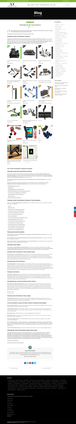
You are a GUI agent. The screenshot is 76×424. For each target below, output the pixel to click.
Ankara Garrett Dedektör (55, 380)
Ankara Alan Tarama (58, 27)
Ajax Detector (57, 24)
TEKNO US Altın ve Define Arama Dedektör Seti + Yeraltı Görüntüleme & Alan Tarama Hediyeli (14, 161)
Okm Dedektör (40, 63)
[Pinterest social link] (65, 1)
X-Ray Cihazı (63, 69)
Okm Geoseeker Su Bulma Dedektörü (44, 80)
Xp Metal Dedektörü (40, 388)
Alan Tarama (62, 24)
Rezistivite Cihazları (58, 59)
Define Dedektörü (64, 37)
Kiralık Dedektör (57, 48)
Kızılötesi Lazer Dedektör (58, 51)
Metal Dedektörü (21, 386)
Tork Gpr (39, 140)
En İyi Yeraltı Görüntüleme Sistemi (62, 383)
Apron (64, 29)
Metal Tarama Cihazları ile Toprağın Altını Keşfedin (61, 86)
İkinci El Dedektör (57, 76)
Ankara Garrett (48, 380)
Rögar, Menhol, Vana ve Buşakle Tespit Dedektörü (60, 61)
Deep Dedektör (9, 409)
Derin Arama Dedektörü (58, 38)
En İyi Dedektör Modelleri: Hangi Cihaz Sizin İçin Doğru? (61, 92)
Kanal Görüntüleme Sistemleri (59, 46)
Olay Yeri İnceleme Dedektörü (59, 57)
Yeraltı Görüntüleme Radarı (12, 389)
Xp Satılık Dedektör (47, 388)
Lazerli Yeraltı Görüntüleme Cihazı (12, 386)
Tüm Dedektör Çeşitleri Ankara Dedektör (29, 60)
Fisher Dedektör (65, 43)
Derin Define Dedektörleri (25, 383)
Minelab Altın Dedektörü (28, 386)
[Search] (66, 5)
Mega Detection (25, 103)
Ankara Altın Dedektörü (58, 29)
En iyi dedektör (53, 383)
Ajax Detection (25, 83)
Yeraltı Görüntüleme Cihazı (62, 388)
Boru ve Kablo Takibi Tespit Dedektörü (60, 32)
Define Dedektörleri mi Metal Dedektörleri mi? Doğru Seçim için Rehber (61, 83)
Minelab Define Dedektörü (43, 386)
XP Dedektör (57, 71)
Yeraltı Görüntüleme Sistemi (21, 389)
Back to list (30, 368)
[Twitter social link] (64, 1)
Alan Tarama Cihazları (11, 380)
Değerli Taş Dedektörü (58, 40)
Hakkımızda (9, 416)
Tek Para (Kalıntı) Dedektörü (59, 66)
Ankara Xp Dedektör (63, 380)
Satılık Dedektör (61, 386)
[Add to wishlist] (21, 51)
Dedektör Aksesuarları (10, 414)
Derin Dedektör (10, 383)
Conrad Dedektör (10, 63)
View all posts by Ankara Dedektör (30, 356)
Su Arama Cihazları (64, 63)
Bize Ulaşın (9, 415)
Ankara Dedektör (10, 398)
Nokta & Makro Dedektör (58, 56)
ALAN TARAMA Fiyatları (19, 380)
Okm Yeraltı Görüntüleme (47, 82)
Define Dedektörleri (10, 412)
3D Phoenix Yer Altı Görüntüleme (12, 120)
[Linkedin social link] (66, 1)
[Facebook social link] (63, 1)
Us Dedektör (9, 407)
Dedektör (63, 35)
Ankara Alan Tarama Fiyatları (41, 380)
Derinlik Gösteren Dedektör (46, 383)
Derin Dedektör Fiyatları (17, 383)
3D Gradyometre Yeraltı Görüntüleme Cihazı (30, 160)
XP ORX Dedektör (10, 405)
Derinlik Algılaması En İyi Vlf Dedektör (35, 383)
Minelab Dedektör (57, 54)
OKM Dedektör (66, 56)
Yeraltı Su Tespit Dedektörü (59, 74)
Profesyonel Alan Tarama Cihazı (52, 386)
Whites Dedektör (57, 69)
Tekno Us (8, 163)
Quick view (21, 49)
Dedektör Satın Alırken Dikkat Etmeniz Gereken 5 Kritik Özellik (61, 94)
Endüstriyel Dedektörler (58, 43)
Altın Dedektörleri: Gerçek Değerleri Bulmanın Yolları (60, 89)
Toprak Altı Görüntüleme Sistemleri (60, 68)
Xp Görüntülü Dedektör (32, 388)
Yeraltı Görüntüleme (63, 71)
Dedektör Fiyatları (10, 400)
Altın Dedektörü (26, 380)
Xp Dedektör (18, 388)
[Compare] (21, 47)
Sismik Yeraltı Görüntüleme (11, 388)
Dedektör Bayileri (30, 22)
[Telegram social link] (68, 1)
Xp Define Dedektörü (25, 388)
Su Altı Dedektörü (57, 63)
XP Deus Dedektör (10, 403)
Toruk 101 (40, 120)
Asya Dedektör (57, 30)
